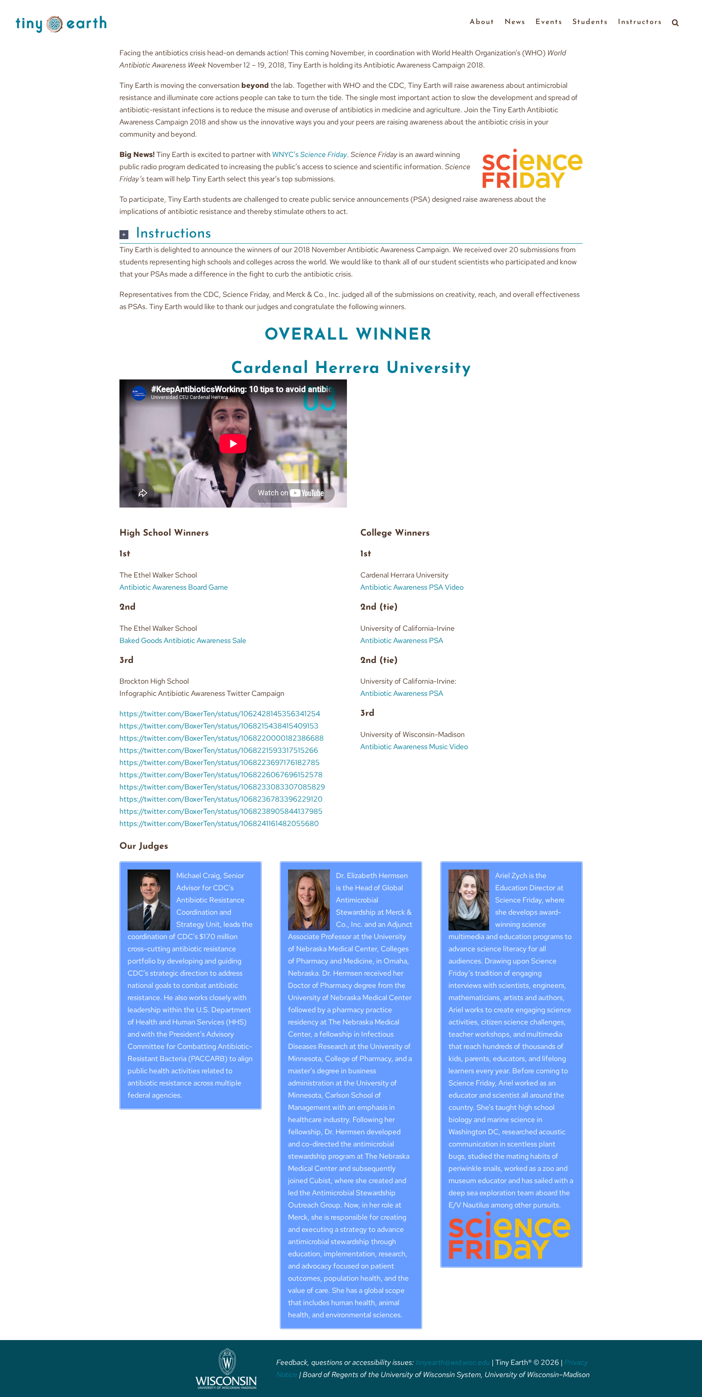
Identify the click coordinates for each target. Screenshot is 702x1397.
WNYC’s (309, 154)
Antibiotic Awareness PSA (401, 640)
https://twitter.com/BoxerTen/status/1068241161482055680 (219, 823)
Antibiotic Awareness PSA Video (412, 587)
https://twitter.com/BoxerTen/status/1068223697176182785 (219, 762)
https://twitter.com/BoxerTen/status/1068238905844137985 (221, 811)
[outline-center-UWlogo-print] (226, 1351)
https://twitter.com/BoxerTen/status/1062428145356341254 (219, 713)
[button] (676, 22)
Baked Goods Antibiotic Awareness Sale (182, 640)
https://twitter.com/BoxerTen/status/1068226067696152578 (221, 774)
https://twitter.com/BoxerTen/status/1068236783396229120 (221, 799)
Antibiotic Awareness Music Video (414, 746)
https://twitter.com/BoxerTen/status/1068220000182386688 (221, 738)
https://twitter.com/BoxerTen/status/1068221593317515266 (218, 750)
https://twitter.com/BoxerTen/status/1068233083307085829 (222, 786)
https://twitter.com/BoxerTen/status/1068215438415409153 (218, 725)
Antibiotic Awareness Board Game (173, 587)
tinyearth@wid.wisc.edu (453, 1362)
